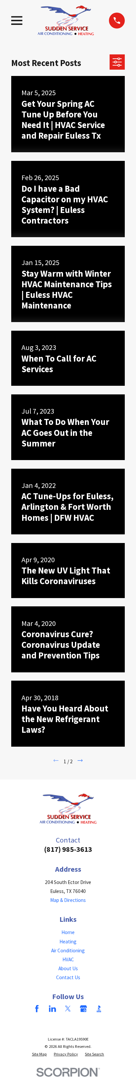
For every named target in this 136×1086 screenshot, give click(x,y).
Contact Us (68, 977)
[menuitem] (39, 1054)
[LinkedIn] (52, 1008)
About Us (68, 968)
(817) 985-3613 (68, 849)
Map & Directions (68, 900)
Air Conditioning (68, 950)
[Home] (66, 20)
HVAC (68, 959)
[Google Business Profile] (83, 1008)
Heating (68, 941)
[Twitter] (67, 1008)
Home (68, 932)
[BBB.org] (98, 1008)
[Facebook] (36, 1008)
